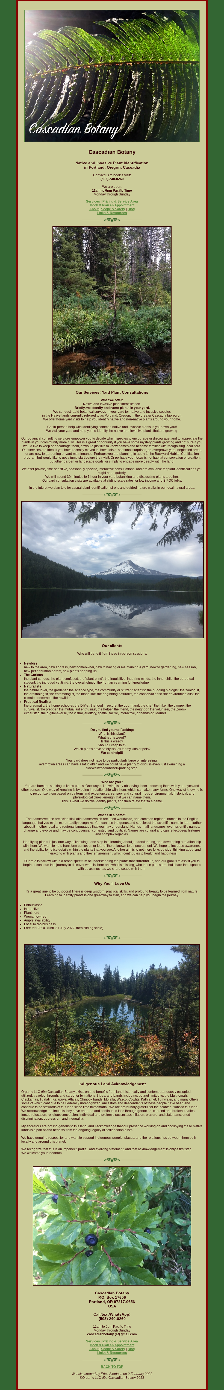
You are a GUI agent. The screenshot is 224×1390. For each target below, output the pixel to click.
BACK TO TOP (112, 1367)
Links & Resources (112, 213)
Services (93, 201)
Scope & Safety (113, 209)
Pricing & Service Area (120, 201)
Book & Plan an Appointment (112, 205)
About (94, 209)
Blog (131, 209)
